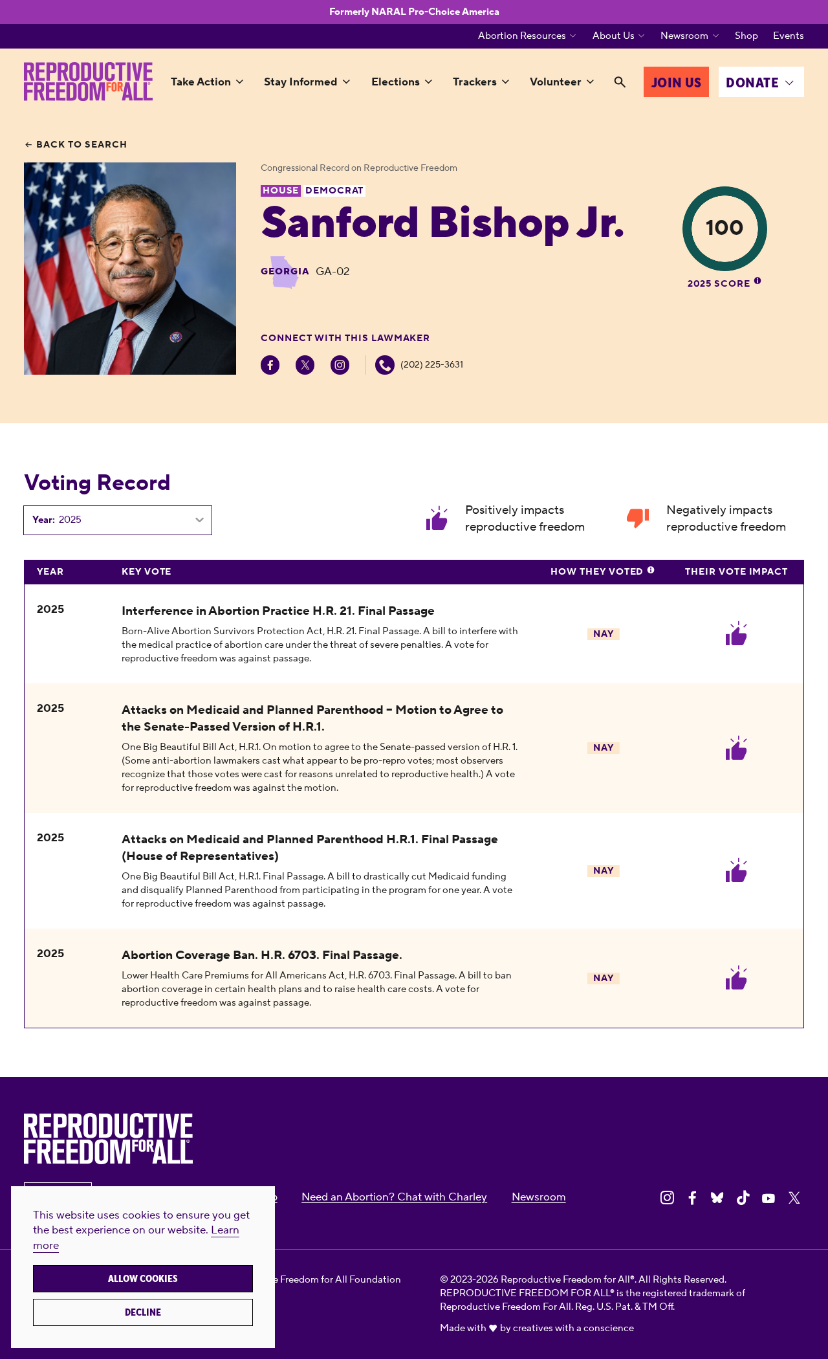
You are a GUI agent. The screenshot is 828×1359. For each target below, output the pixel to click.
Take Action (201, 82)
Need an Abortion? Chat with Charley (394, 1197)
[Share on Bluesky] (717, 1198)
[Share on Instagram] (667, 1198)
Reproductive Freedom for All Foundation (309, 1280)
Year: (43, 520)
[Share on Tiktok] (743, 1198)
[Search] (620, 83)
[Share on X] (794, 1198)
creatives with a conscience (573, 1328)
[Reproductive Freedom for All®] (88, 81)
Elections (395, 82)
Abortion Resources (522, 36)
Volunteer (556, 82)
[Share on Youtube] (768, 1198)
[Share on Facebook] (692, 1198)
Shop (746, 36)
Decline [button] (143, 1312)
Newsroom (684, 36)
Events (788, 36)
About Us (614, 36)
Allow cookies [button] (143, 1278)
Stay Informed (301, 82)
